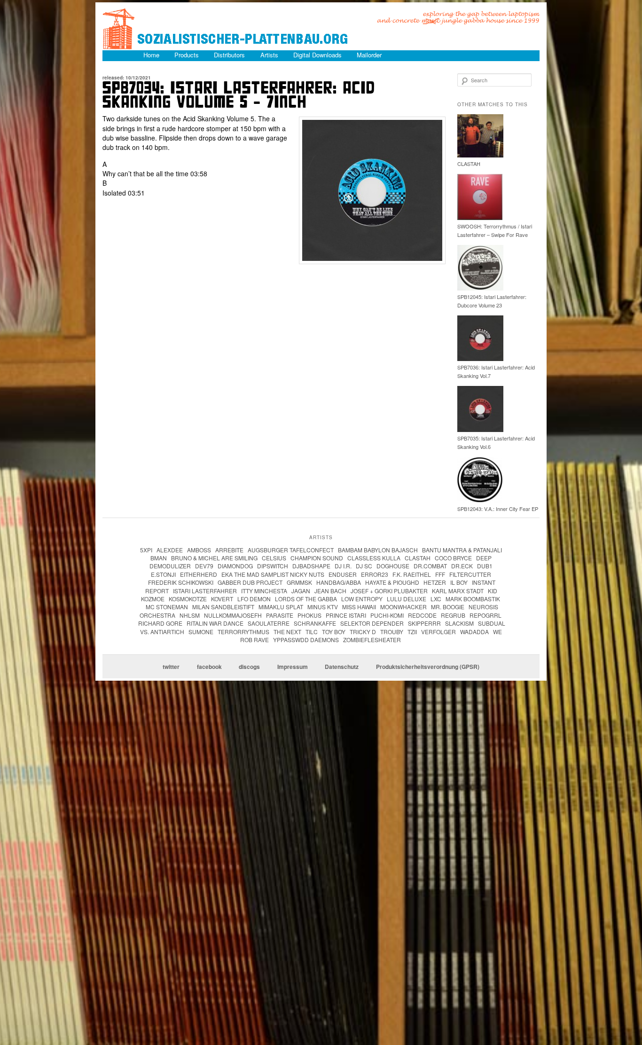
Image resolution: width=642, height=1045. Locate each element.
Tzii (412, 632)
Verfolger (438, 632)
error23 (374, 574)
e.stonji (163, 574)
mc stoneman (167, 607)
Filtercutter (470, 574)
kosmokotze (188, 599)
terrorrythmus (243, 632)
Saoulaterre (269, 623)
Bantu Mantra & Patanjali (462, 550)
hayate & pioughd (392, 582)
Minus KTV (322, 607)
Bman (158, 558)
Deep (484, 558)
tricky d (363, 632)
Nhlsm (190, 615)
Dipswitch (272, 566)
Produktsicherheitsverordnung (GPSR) (427, 666)
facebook (209, 666)
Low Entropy (362, 599)
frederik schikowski (180, 582)
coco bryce (453, 558)
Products (186, 54)
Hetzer (434, 582)
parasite (279, 615)
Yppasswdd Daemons (306, 640)
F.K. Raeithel (411, 574)
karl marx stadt (458, 591)
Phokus (309, 615)
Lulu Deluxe (406, 599)
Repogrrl (485, 615)
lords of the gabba (306, 599)
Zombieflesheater (372, 640)
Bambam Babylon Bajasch (378, 550)
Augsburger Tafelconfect (291, 550)
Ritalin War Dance (215, 623)
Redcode (422, 615)
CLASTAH (468, 163)
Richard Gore (160, 623)
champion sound (316, 558)
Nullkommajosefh (233, 615)
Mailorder (369, 54)
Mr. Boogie (447, 607)
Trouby (391, 632)
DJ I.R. (343, 566)
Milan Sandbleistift (223, 607)
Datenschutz (342, 666)
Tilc (311, 632)
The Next (287, 632)
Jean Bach (330, 591)
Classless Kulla (373, 558)
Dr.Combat (430, 566)
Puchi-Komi (387, 615)
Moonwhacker (403, 607)
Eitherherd (198, 574)
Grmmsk (299, 582)
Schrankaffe (315, 623)
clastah (418, 558)
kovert (222, 599)
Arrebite (229, 550)
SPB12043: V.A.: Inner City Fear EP (497, 508)
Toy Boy (333, 632)
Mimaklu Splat (280, 607)
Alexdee (170, 550)
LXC (436, 599)
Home (151, 54)
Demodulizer (170, 566)
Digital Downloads (317, 54)
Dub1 (485, 566)
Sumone (200, 632)
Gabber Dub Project (250, 582)
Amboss (199, 550)
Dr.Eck (462, 566)
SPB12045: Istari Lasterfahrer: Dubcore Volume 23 (491, 301)
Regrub (453, 615)
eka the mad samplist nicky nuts (272, 574)
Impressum (292, 666)
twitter (171, 666)
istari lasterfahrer (205, 591)
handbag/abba (338, 582)
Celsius (274, 558)
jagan (300, 591)
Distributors (229, 54)
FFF (440, 574)
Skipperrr (424, 623)
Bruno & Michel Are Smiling (214, 558)
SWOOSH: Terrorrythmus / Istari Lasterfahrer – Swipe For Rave (494, 230)
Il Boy (459, 582)
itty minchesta (264, 591)
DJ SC (364, 566)
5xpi (146, 550)
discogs (249, 666)
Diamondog (235, 566)
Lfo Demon (254, 599)
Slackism (459, 623)
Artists (269, 54)
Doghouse (392, 566)
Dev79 (204, 566)
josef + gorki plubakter (389, 591)
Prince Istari (346, 615)
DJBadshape (311, 566)
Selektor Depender (372, 623)
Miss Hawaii (359, 607)
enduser (343, 574)
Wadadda (474, 632)
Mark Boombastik (473, 599)
